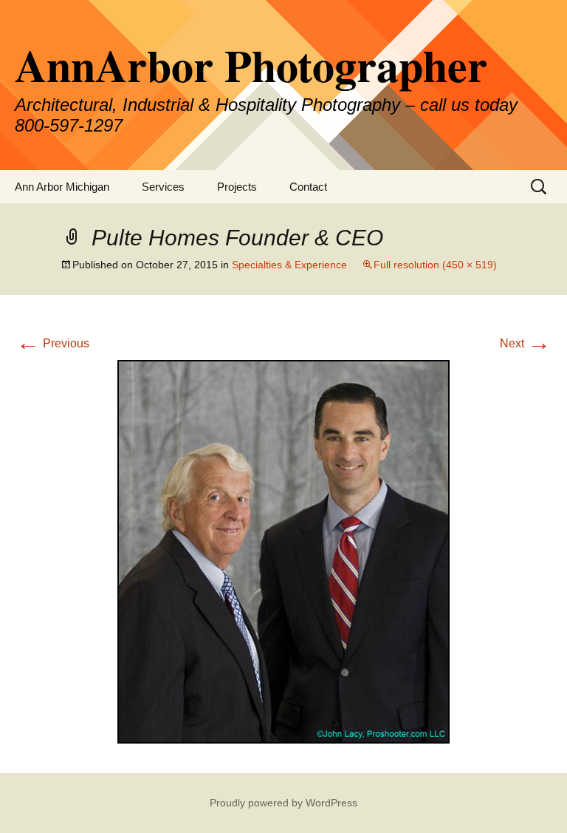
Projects (237, 186)
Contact (308, 186)
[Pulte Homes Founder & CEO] (283, 551)
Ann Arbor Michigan (62, 186)
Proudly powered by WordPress (283, 803)
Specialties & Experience (289, 265)
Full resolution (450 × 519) (435, 265)
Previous (52, 343)
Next (525, 343)
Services (163, 186)
